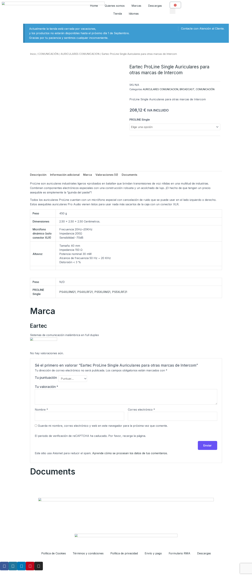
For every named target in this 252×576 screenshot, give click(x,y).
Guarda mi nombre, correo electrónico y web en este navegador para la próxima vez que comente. (103, 425)
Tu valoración (46, 387)
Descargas (155, 5)
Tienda (117, 13)
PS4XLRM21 (67, 292)
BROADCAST (187, 89)
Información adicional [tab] (65, 174)
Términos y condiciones (88, 553)
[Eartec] (43, 342)
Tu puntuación (46, 378)
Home (94, 5)
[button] (172, 11)
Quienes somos (115, 5)
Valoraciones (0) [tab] (106, 174)
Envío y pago (153, 553)
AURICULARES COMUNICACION (80, 53)
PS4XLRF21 (85, 292)
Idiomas (134, 13)
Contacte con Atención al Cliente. (202, 28)
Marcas (136, 5)
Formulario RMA (179, 553)
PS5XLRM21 (102, 292)
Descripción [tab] (38, 174)
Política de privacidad (124, 553)
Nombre (41, 409)
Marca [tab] (87, 174)
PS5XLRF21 (119, 292)
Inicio (33, 53)
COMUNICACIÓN (48, 53)
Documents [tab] (129, 174)
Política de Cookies (53, 553)
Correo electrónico (141, 409)
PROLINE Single (139, 119)
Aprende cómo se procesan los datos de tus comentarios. (130, 453)
